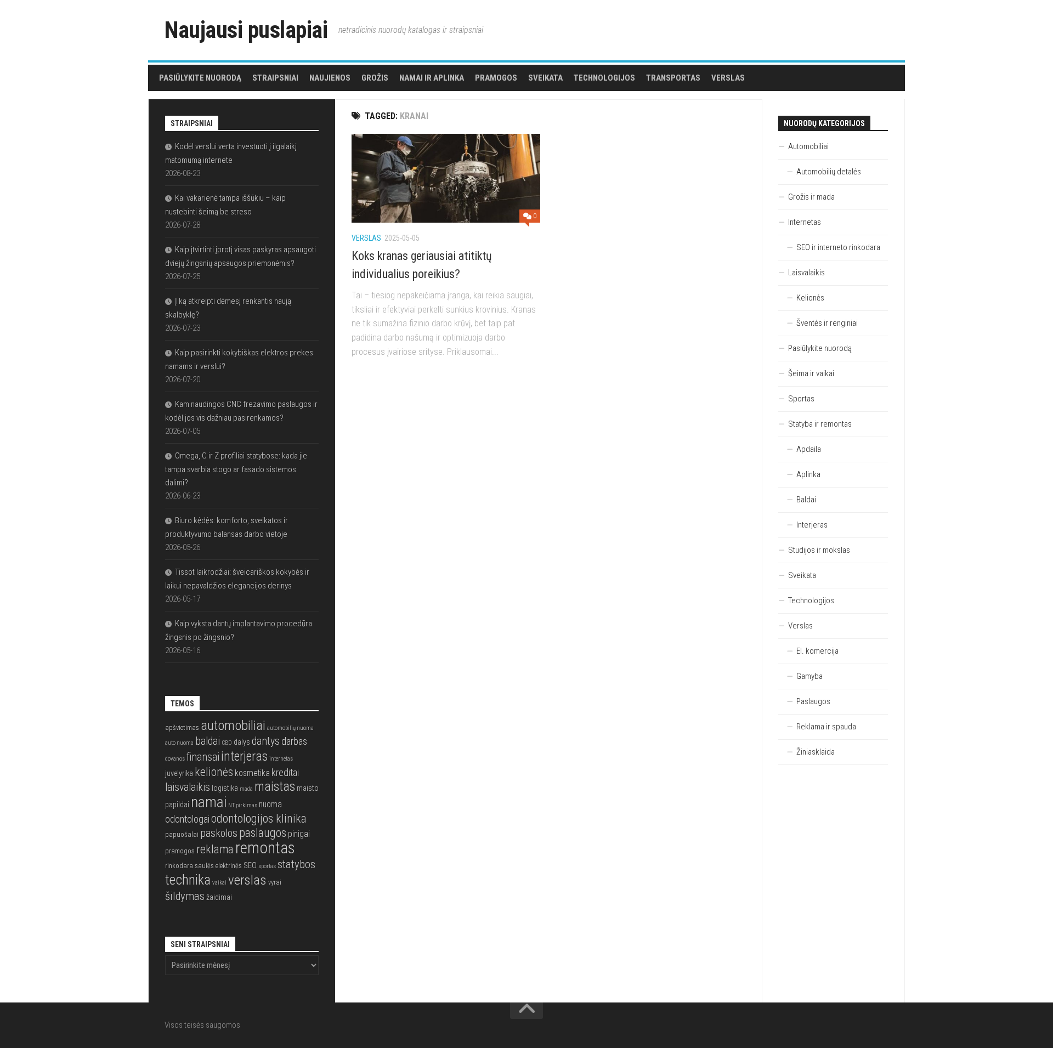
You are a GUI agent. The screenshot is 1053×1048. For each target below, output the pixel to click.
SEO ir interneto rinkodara (838, 247)
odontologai (187, 819)
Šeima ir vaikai (811, 373)
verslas (247, 880)
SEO (250, 865)
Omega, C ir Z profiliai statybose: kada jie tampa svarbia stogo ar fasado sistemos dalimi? (236, 469)
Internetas (804, 222)
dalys (242, 742)
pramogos (180, 851)
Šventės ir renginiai (827, 323)
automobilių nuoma (290, 728)
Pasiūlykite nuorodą (200, 78)
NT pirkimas (242, 805)
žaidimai (219, 897)
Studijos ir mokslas (819, 550)
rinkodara (179, 866)
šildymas (185, 896)
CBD (227, 742)
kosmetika (252, 773)
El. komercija (817, 651)
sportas (267, 866)
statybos (296, 864)
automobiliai (233, 725)
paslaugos (262, 833)
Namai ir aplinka (431, 78)
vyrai (274, 882)
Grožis (374, 78)
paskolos (218, 833)
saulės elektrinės (218, 866)
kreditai (285, 772)
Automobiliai (808, 146)
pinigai (299, 834)
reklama (215, 849)
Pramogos (496, 78)
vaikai (219, 882)
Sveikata (545, 78)
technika (188, 879)
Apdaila (808, 449)
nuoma (270, 804)
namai (209, 802)
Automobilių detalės (828, 172)
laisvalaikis (187, 787)
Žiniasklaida (815, 752)
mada (246, 788)
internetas (281, 758)
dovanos (175, 758)
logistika (225, 788)
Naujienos (329, 78)
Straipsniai (275, 78)
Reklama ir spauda (826, 727)
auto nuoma (179, 742)
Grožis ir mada (811, 197)
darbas (294, 741)
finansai (202, 757)
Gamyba (809, 676)
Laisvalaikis (806, 272)
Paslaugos (813, 701)
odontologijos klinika (259, 818)
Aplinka (808, 474)
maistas (274, 786)
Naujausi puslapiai (246, 29)
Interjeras (812, 525)
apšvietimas (182, 727)
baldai (207, 741)
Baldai (806, 500)
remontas (265, 848)
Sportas (801, 399)
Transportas (673, 78)
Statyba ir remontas (820, 424)
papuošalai (182, 834)
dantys (266, 741)
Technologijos (604, 78)
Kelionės (810, 298)
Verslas (728, 78)
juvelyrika (179, 773)
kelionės (214, 772)
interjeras (244, 756)
